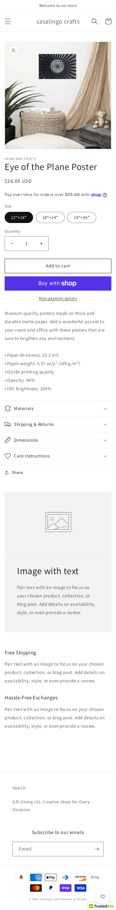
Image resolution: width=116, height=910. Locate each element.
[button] (8, 21)
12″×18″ (19, 217)
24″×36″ (82, 217)
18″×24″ (50, 217)
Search (19, 788)
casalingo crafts (50, 899)
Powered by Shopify (74, 899)
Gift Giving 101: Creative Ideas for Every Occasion (51, 805)
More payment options (58, 298)
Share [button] (17, 472)
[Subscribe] (96, 849)
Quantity (12, 231)
